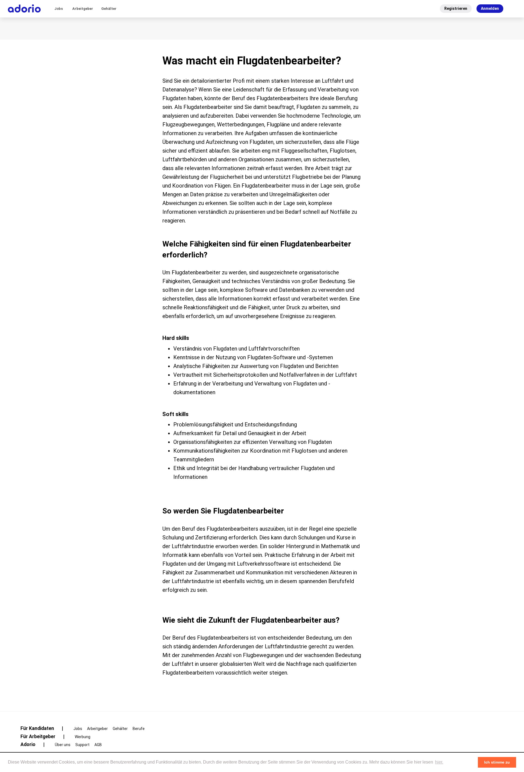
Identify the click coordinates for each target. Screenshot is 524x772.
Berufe (139, 728)
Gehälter (109, 9)
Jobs (58, 9)
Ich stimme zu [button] (497, 762)
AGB (98, 745)
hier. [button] (439, 762)
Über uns (62, 745)
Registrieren (455, 8)
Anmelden (490, 8)
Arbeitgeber (82, 9)
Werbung (82, 737)
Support (82, 745)
